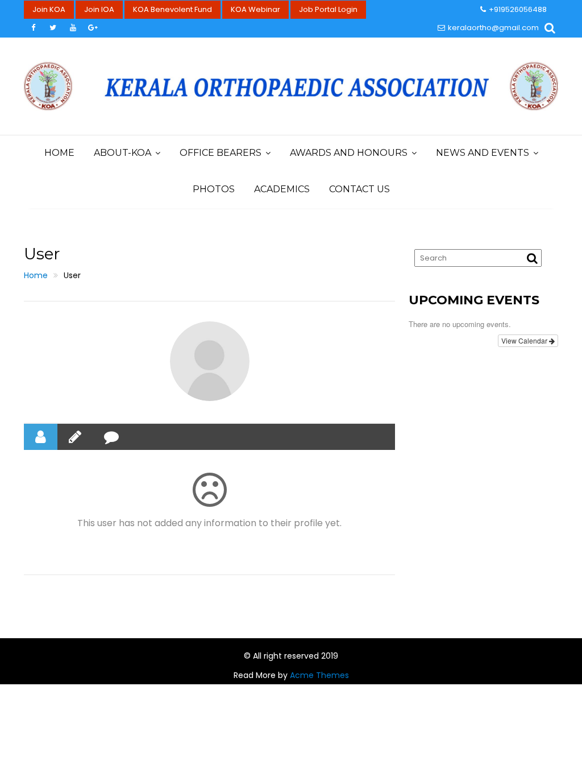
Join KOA (48, 9)
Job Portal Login (328, 9)
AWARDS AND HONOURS (349, 152)
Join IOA (99, 9)
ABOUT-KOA (122, 152)
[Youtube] (73, 28)
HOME (59, 152)
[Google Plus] (93, 28)
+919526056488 (518, 9)
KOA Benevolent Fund (172, 9)
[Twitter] (53, 28)
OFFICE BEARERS (220, 152)
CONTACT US (359, 189)
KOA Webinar (255, 9)
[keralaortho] (209, 361)
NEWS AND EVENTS (482, 152)
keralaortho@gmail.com (493, 27)
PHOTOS (214, 189)
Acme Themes (319, 675)
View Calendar (525, 340)
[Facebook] (33, 28)
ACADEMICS (282, 189)
